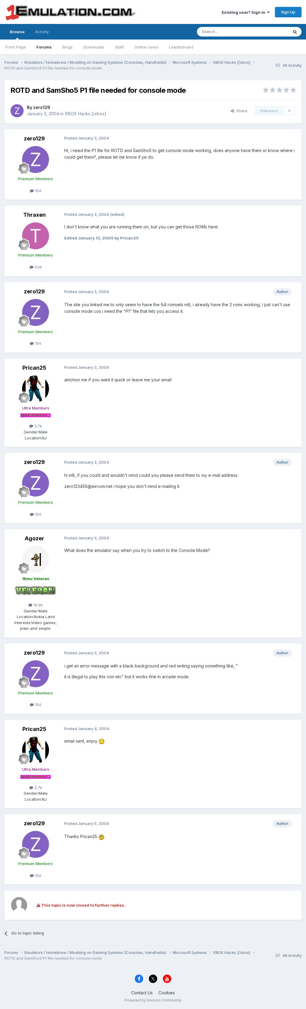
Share (240, 110)
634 (37, 267)
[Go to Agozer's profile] (35, 559)
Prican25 (34, 368)
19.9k (37, 605)
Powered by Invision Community (153, 1000)
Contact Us (142, 992)
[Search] (295, 32)
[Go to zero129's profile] (17, 110)
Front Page (15, 47)
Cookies (166, 992)
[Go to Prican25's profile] (35, 388)
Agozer (34, 538)
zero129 (41, 107)
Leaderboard (181, 47)
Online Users (146, 47)
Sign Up (288, 12)
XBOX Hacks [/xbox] (85, 113)
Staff (119, 47)
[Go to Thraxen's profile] (35, 235)
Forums (44, 47)
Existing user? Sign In (244, 12)
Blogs (67, 47)
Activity (42, 31)
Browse (17, 31)
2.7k (37, 426)
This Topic (270, 31)
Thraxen (34, 215)
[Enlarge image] (102, 741)
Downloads (93, 47)
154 (37, 190)
